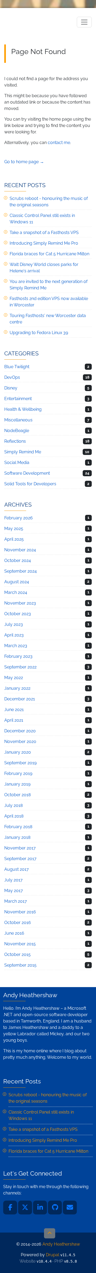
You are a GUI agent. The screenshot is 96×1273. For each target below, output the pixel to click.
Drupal (52, 1254)
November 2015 (20, 943)
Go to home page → (24, 161)
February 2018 (18, 826)
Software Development (27, 473)
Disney (10, 388)
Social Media (16, 462)
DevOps (12, 377)
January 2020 (17, 752)
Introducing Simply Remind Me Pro (44, 243)
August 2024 (16, 581)
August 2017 (16, 869)
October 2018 (17, 794)
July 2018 (13, 805)
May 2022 (13, 677)
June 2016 (14, 933)
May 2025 (13, 528)
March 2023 (15, 645)
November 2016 (20, 911)
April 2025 (14, 539)
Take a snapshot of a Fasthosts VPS (44, 232)
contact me (59, 142)
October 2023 (17, 613)
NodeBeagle (16, 430)
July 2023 (13, 624)
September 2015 (20, 965)
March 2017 (15, 901)
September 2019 (20, 762)
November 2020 (20, 741)
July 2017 (13, 879)
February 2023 (18, 656)
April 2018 (13, 816)
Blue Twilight (16, 366)
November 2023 (20, 603)
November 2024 (20, 549)
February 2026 (18, 517)
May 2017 (13, 890)
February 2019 (18, 773)
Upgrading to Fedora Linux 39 (39, 332)
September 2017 (20, 858)
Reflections (15, 441)
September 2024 (20, 571)
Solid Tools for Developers (30, 483)
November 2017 (20, 848)
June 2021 (14, 709)
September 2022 (20, 667)
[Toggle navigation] (84, 22)
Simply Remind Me (22, 451)
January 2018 (17, 837)
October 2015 (17, 954)
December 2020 (20, 730)
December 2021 (19, 698)
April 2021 (13, 720)
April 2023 (14, 635)
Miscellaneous (18, 419)
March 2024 (15, 592)
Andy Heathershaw (37, 22)
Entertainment (18, 398)
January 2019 (17, 784)
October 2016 (17, 922)
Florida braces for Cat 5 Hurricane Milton (49, 253)
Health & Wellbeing (23, 409)
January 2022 (17, 688)
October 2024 (17, 560)
